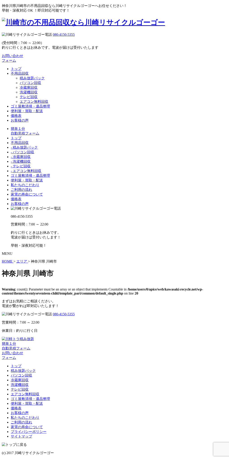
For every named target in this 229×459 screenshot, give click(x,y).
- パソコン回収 (22, 152)
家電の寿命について (27, 194)
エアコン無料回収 (34, 101)
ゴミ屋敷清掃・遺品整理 (30, 106)
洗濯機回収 (29, 92)
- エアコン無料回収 (26, 171)
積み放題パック (32, 78)
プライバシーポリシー (29, 432)
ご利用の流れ (21, 190)
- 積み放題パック (24, 147)
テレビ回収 (29, 97)
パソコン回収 (30, 83)
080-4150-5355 (64, 34)
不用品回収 (20, 73)
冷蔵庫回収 (29, 87)
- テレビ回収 (21, 166)
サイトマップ (21, 436)
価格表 (16, 116)
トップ (16, 69)
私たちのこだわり (25, 185)
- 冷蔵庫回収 (21, 157)
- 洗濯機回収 (21, 161)
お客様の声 (20, 120)
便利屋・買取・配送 (27, 111)
